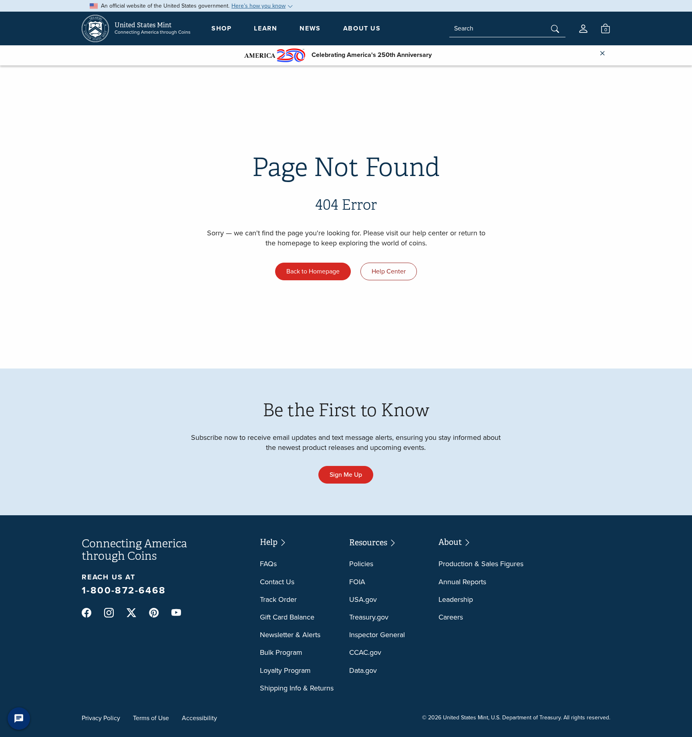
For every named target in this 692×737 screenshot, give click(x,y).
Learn (265, 28)
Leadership (456, 599)
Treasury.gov (368, 617)
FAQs (268, 564)
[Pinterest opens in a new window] (154, 613)
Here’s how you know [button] (258, 6)
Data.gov (363, 670)
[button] (583, 28)
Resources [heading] (369, 542)
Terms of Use (151, 718)
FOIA (357, 582)
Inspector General (377, 635)
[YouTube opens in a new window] (176, 613)
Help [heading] (269, 542)
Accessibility (199, 718)
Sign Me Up (346, 474)
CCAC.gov (365, 652)
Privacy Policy (101, 718)
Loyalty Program (285, 670)
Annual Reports (462, 582)
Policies (361, 564)
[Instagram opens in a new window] (109, 613)
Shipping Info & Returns (297, 688)
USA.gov (363, 599)
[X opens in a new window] (131, 613)
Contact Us (277, 582)
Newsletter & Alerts (290, 635)
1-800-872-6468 (124, 590)
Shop (221, 28)
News (310, 28)
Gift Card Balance (287, 617)
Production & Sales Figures (481, 564)
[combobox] (507, 28)
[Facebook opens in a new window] (86, 613)
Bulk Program (281, 652)
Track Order (278, 599)
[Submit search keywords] (555, 30)
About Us (362, 28)
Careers (451, 617)
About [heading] (451, 542)
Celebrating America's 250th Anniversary (368, 54)
